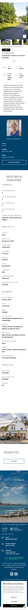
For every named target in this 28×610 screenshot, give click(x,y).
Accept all (14, 605)
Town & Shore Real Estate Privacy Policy (14, 579)
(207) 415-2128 (7, 151)
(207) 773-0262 (10, 545)
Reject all (14, 597)
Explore (14, 461)
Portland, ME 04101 (12, 554)
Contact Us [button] (14, 512)
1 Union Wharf (10, 552)
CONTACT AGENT (14, 162)
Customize (14, 601)
